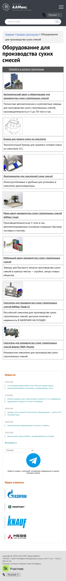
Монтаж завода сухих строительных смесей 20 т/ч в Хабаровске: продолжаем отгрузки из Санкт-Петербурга (34, 400)
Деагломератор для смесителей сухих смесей (28, 176)
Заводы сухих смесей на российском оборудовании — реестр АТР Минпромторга (34, 413)
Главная (9, 34)
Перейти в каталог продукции (26, 69)
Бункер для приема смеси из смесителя (25, 139)
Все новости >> (11, 443)
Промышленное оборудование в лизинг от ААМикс (28, 426)
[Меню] (61, 7)
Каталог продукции (27, 34)
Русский (53, 15)
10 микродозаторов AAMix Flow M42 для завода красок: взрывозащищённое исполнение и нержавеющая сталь (30, 387)
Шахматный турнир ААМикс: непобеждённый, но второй (30, 436)
